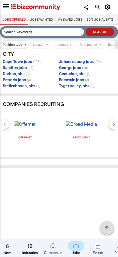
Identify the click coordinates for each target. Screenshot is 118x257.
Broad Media (81, 137)
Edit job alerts (99, 20)
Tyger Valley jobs (76, 86)
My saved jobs (69, 20)
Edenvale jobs (74, 79)
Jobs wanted (41, 20)
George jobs (73, 67)
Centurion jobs (74, 73)
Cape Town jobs (22, 61)
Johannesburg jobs (80, 61)
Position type (12, 45)
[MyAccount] (108, 7)
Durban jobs (16, 73)
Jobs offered (14, 20)
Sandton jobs (18, 67)
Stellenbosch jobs (21, 86)
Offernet (25, 137)
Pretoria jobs (17, 79)
